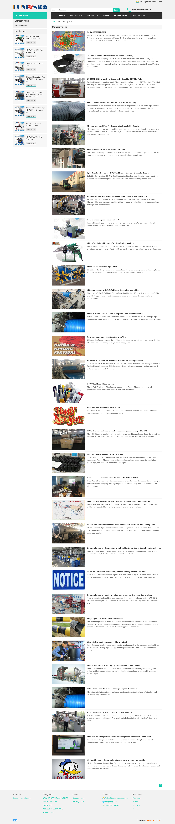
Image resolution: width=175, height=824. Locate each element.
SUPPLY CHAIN (49, 812)
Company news (22, 21)
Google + (136, 805)
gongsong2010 (111, 802)
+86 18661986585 (112, 805)
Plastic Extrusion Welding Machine (33, 37)
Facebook (136, 798)
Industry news (21, 25)
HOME (62, 15)
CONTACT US (138, 15)
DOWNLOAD (120, 15)
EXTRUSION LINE (50, 802)
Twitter (135, 802)
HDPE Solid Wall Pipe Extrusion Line (34, 51)
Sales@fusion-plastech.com (151, 2)
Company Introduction (21, 798)
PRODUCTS (76, 15)
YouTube (136, 809)
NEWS (106, 15)
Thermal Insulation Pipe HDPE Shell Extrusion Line (35, 79)
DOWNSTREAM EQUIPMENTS (55, 798)
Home (54, 21)
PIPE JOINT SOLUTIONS (53, 809)
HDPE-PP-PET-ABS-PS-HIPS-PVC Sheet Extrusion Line (34, 94)
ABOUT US (92, 15)
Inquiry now (31, 42)
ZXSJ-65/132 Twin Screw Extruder (33, 124)
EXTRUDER (47, 805)
